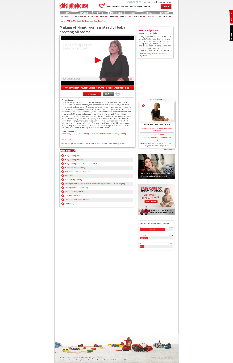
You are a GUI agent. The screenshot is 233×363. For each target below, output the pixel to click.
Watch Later (92, 94)
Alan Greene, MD (160, 144)
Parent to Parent (116, 13)
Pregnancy (79, 16)
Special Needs (162, 16)
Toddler (112, 16)
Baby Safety (71, 133)
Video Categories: (69, 131)
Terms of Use (101, 360)
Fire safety (69, 175)
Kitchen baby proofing (73, 179)
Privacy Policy (80, 360)
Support (91, 360)
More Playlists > (169, 149)
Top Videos (84, 13)
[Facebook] (159, 358)
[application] (97, 60)
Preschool (124, 16)
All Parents (65, 16)
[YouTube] (172, 358)
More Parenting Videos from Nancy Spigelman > (153, 54)
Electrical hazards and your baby (77, 171)
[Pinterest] (165, 358)
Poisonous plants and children (77, 199)
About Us (146, 2)
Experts (100, 13)
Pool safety (69, 203)
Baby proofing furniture (74, 159)
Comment (108, 94)
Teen (149, 16)
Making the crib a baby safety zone (78, 187)
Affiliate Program (115, 360)
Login (153, 2)
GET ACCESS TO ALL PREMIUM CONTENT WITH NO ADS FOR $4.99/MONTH (97, 88)
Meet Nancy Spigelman (74, 191)
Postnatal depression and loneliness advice (157, 138)
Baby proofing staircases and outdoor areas (82, 163)
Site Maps (127, 360)
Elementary (137, 16)
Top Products (165, 13)
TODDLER (71, 21)
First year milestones (157, 134)
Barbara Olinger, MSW (161, 146)
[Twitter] (162, 358)
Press (71, 360)
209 (116, 93)
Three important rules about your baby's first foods (157, 129)
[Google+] (169, 358)
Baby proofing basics (73, 155)
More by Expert (67, 151)
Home (68, 13)
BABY (64, 133)
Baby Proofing (99, 21)
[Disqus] (97, 237)
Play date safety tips (73, 195)
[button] (97, 60)
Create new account (164, 2)
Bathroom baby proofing (75, 167)
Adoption (91, 16)
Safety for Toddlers (84, 21)
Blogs (132, 13)
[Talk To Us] (231, 22)
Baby (102, 16)
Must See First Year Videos (157, 124)
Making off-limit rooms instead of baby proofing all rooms (88, 183)
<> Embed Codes (68, 139)
